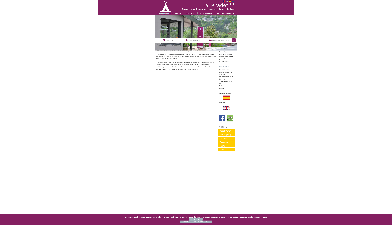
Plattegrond (224, 142)
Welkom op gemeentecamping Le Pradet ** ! (181, 50)
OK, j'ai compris (195, 219)
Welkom (178, 13)
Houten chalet (206, 13)
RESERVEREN (225, 131)
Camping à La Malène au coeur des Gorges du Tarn (208, 9)
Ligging (222, 146)
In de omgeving (225, 135)
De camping (190, 13)
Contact (222, 149)
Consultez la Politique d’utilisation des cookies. (196, 221)
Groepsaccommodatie (226, 13)
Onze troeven (224, 138)
